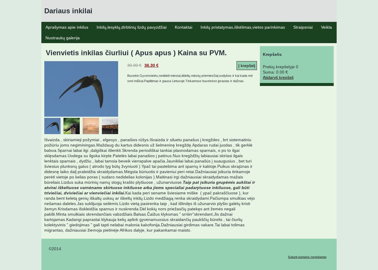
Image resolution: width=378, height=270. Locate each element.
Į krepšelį (246, 65)
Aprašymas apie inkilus (66, 27)
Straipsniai (303, 27)
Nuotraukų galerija (62, 37)
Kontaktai (183, 27)
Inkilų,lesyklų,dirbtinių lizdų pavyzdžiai (132, 27)
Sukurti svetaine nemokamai (307, 256)
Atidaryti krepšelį (278, 77)
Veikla (326, 27)
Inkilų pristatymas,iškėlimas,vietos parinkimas (243, 27)
